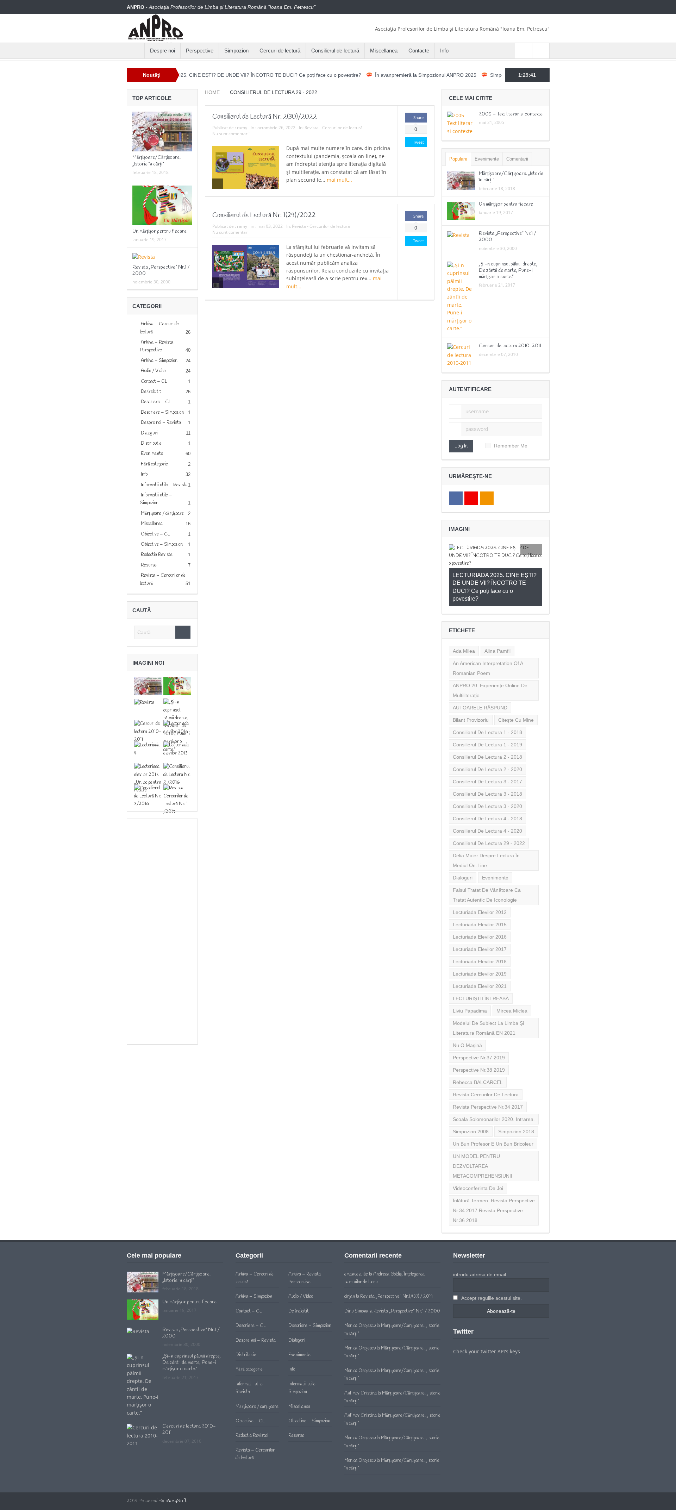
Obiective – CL (155, 534)
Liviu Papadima (470, 979)
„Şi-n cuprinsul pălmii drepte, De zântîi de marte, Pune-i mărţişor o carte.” (508, 270)
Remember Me (510, 446)
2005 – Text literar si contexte (511, 114)
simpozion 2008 (471, 1100)
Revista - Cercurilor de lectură (334, 128)
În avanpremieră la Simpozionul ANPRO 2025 (379, 75)
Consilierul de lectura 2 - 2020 (487, 738)
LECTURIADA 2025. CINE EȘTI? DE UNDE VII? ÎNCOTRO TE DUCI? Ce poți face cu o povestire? (205, 75)
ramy (242, 128)
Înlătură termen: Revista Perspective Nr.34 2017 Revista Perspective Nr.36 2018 (494, 1179)
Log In (461, 446)
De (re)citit (151, 392)
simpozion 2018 (516, 1100)
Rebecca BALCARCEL (478, 1051)
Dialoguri (149, 433)
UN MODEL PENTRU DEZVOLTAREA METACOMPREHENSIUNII (482, 1134)
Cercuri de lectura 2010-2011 (510, 346)
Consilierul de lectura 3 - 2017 (487, 750)
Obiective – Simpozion (162, 544)
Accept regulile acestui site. (491, 1267)
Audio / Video (153, 371)
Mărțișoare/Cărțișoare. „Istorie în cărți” (156, 160)
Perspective (199, 51)
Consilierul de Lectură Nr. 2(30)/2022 (264, 116)
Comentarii (517, 159)
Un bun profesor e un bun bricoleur (493, 1112)
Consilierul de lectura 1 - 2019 (487, 713)
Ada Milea (464, 619)
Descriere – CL (156, 402)
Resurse (149, 565)
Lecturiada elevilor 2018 (480, 930)
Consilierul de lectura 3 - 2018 (487, 762)
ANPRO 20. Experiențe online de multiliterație (490, 659)
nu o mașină (467, 1014)
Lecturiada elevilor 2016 (480, 905)
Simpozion (236, 51)
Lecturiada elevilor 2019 (480, 942)
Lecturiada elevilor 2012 (480, 881)
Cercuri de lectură (279, 51)
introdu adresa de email (479, 1243)
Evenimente (152, 454)
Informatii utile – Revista (164, 485)
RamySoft (176, 1469)
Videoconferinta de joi (478, 1157)
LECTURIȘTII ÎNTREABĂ (481, 967)
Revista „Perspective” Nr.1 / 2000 (161, 270)
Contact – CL (154, 381)
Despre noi (162, 51)
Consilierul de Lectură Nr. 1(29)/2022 (263, 215)
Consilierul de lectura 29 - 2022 (489, 812)
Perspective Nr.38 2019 (479, 1038)
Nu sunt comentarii (231, 134)
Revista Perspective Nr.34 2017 (488, 1075)
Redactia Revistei (157, 555)
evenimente (495, 846)
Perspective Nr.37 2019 (479, 1026)
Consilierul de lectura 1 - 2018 (487, 701)
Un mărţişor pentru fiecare (159, 231)
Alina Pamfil (497, 619)
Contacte (418, 51)
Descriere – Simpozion (162, 412)
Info (444, 51)
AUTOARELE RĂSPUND (480, 676)
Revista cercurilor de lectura (486, 1063)
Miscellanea (384, 51)
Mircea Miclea (511, 979)
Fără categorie (154, 464)
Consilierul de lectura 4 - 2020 (487, 799)
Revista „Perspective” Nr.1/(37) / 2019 (396, 1265)
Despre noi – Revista (161, 423)
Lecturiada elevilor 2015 (480, 893)
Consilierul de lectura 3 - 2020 (487, 775)
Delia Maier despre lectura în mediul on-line (486, 829)
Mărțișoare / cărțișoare (162, 513)
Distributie (151, 443)
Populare (458, 159)
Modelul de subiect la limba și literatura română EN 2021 (488, 996)
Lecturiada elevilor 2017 (480, 918)
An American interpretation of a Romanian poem (488, 637)
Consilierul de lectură (335, 51)
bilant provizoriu (471, 688)
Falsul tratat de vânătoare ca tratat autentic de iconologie (487, 863)
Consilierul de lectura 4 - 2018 (487, 787)
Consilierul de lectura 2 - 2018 (487, 725)
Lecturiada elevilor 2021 (480, 955)
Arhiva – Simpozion (159, 361)
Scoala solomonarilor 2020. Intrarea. (494, 1088)
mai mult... (340, 179)
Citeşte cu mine (516, 688)
